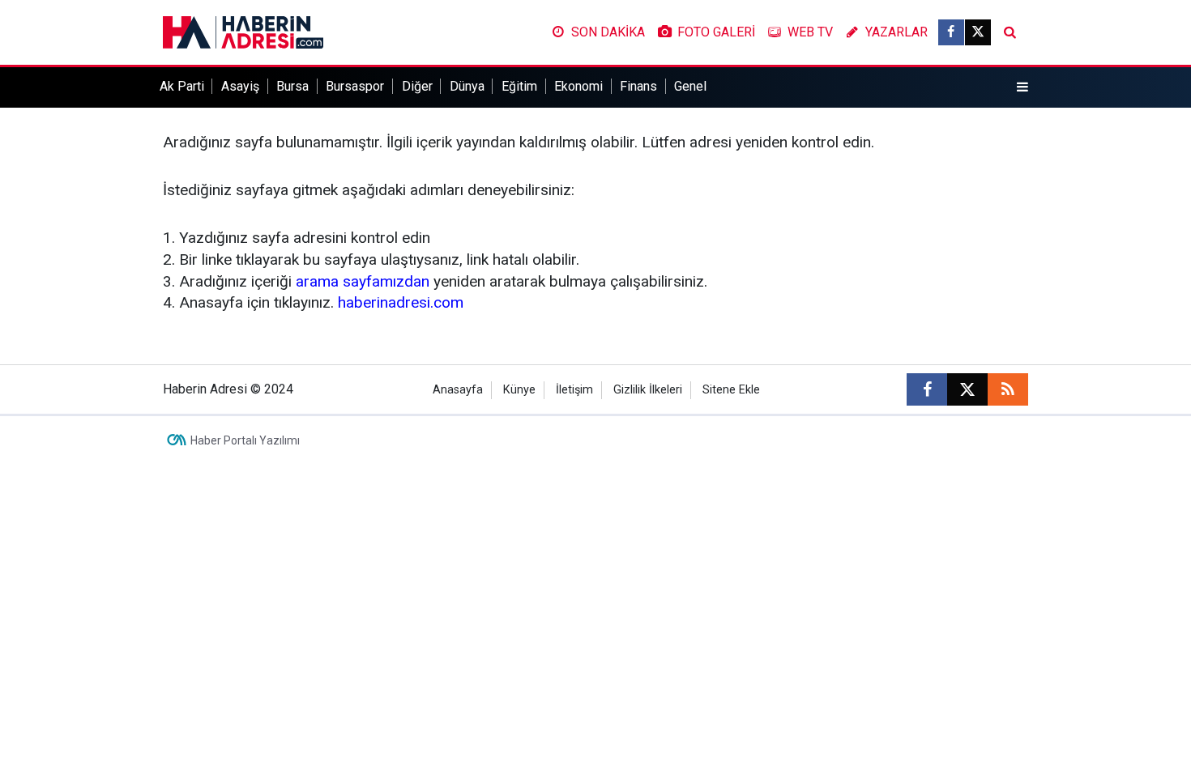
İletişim (574, 390)
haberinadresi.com (400, 302)
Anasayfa (458, 390)
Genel (690, 86)
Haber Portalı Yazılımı (245, 440)
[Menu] (1022, 87)
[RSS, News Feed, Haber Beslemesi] (1008, 389)
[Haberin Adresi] (243, 31)
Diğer (417, 86)
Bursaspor (355, 86)
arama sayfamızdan (362, 281)
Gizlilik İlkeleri (647, 390)
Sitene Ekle (731, 390)
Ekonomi (578, 86)
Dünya (467, 86)
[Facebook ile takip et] (951, 32)
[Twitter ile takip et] (978, 32)
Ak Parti (182, 86)
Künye (519, 390)
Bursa (292, 86)
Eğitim (519, 86)
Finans (638, 86)
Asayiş (240, 86)
